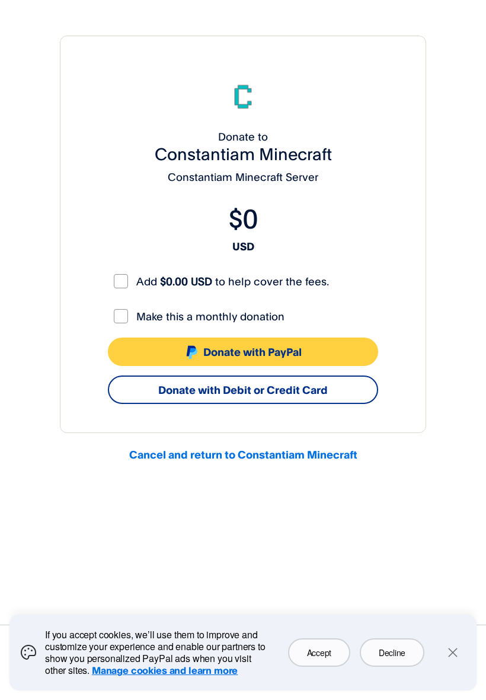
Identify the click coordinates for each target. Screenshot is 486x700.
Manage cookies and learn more (165, 670)
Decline (392, 652)
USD (243, 246)
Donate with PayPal (252, 351)
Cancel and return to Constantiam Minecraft (243, 454)
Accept (319, 652)
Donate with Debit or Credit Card (243, 389)
